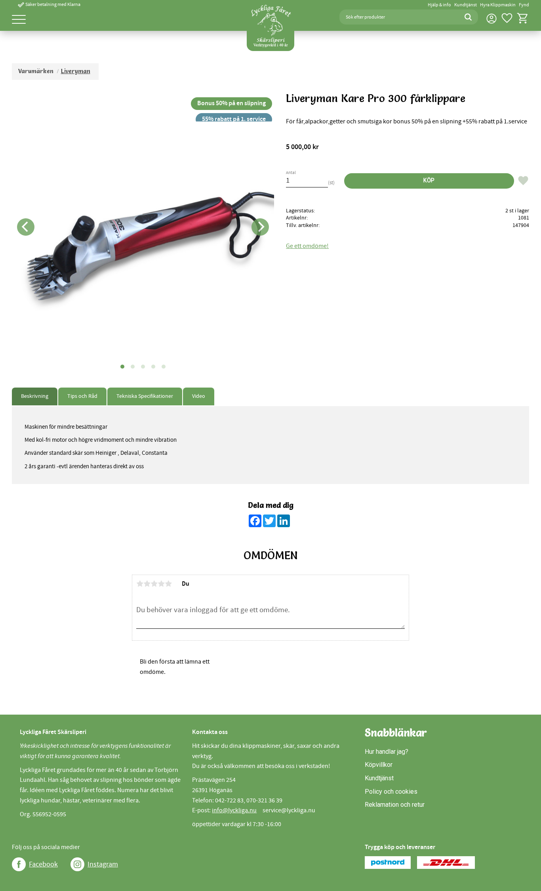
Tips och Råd (82, 396)
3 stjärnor (154, 583)
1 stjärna (139, 583)
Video (198, 396)
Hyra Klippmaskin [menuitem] (498, 5)
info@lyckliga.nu (234, 810)
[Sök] (468, 17)
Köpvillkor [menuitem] (378, 764)
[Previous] (25, 227)
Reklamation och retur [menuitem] (395, 804)
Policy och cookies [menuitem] (391, 791)
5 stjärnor (168, 583)
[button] (19, 20)
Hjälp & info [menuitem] (439, 5)
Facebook (43, 864)
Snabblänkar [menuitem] (396, 733)
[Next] (260, 227)
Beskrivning (34, 396)
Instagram (103, 864)
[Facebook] (19, 864)
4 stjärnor (161, 583)
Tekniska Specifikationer (144, 396)
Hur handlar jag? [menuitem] (386, 751)
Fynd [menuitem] (524, 5)
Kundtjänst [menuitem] (465, 5)
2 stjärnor (146, 583)
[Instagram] (77, 864)
